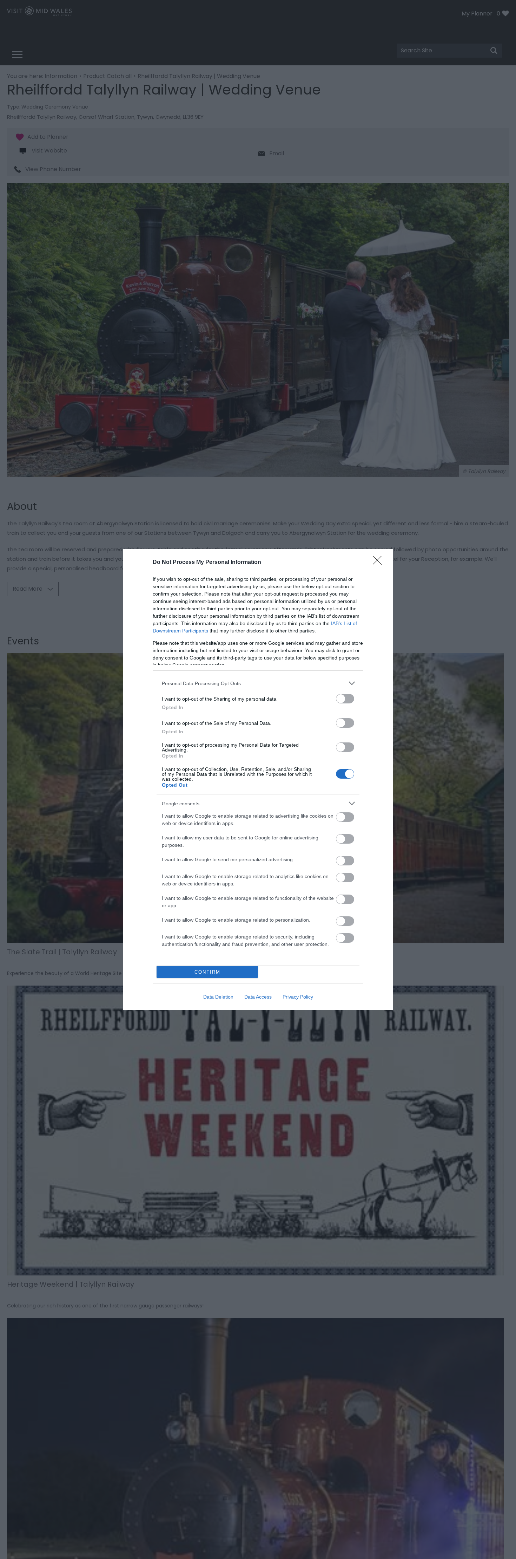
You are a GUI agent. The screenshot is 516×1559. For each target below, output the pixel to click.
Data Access (258, 997)
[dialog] (258, 779)
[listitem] (258, 683)
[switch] (345, 698)
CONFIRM (207, 972)
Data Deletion (218, 997)
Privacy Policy (298, 997)
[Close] (379, 562)
